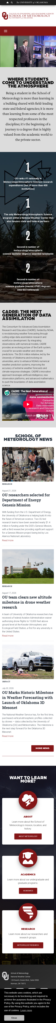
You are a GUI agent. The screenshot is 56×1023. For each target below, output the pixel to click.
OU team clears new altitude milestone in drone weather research (27, 602)
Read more (7, 540)
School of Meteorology (20, 973)
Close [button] (14, 1018)
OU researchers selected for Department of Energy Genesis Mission (26, 500)
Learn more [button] (26, 1010)
